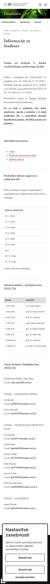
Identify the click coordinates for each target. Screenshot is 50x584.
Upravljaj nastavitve (25, 577)
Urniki (11, 151)
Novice (37, 22)
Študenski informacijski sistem (22, 155)
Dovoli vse (25, 557)
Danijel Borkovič (37, 98)
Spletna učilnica (16, 159)
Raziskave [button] (25, 22)
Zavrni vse (25, 569)
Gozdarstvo (15, 30)
